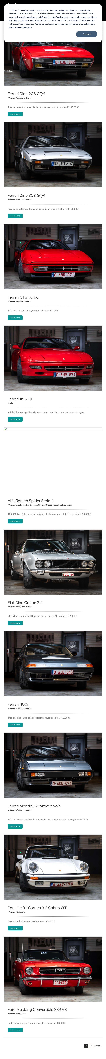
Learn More (15, 114)
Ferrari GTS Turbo (23, 297)
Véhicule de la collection (62, 505)
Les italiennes (31, 505)
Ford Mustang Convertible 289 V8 (37, 1009)
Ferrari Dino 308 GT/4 (26, 195)
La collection (21, 505)
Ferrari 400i (18, 704)
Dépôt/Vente (21, 98)
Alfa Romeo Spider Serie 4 (31, 500)
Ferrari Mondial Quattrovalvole (34, 805)
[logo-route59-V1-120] (14, 3)
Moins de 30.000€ (45, 505)
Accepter (87, 34)
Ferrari (28, 98)
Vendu (10, 403)
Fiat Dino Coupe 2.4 (25, 602)
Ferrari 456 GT (20, 398)
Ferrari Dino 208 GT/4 (26, 93)
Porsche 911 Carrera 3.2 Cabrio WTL (38, 907)
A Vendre (11, 98)
